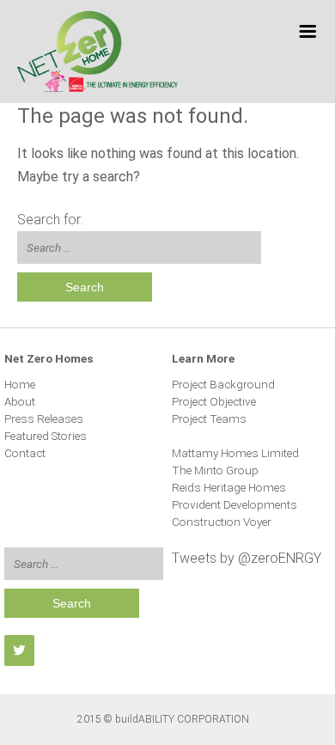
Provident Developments (234, 504)
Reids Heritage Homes (229, 487)
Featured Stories (45, 436)
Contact (25, 453)
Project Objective (214, 401)
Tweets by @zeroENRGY (246, 558)
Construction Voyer (221, 521)
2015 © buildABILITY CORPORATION (163, 719)
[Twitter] (19, 650)
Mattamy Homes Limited (235, 453)
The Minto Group (215, 470)
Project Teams (209, 418)
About (19, 401)
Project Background (223, 384)
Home (19, 384)
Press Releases (43, 418)
